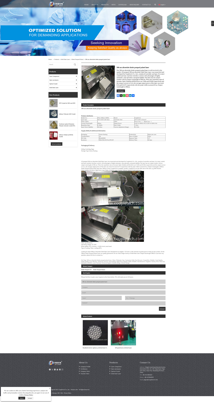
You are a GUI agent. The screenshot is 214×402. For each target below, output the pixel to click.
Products (56, 59)
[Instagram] (62, 370)
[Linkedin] (55, 370)
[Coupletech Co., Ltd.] (56, 4)
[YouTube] (57, 370)
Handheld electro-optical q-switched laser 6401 (95, 348)
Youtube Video (85, 374)
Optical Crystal (53, 84)
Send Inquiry (121, 91)
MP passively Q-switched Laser (123, 348)
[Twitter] (52, 370)
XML (61, 393)
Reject (21, 398)
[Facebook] (50, 370)
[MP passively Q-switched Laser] (123, 332)
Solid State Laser (65, 59)
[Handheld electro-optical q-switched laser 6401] (95, 332)
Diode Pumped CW (86, 269)
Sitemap (54, 393)
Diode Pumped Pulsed (77, 59)
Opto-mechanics (53, 80)
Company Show (85, 371)
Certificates (84, 369)
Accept (30, 398)
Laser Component (54, 76)
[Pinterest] (60, 370)
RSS (59, 393)
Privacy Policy (67, 393)
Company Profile (85, 366)
